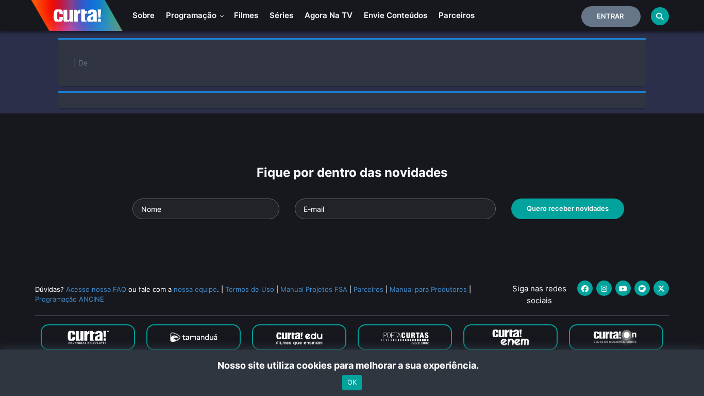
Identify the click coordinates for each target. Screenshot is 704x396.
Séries (281, 15)
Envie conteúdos (395, 15)
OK (352, 382)
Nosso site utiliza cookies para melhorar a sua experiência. (352, 365)
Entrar (610, 16)
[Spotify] (642, 288)
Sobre (143, 15)
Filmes (246, 15)
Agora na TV (329, 15)
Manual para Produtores (428, 289)
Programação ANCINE (69, 299)
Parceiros (457, 15)
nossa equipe (195, 289)
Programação (192, 15)
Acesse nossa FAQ (96, 289)
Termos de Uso (249, 289)
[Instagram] (604, 288)
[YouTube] (623, 288)
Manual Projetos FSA (313, 289)
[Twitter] (661, 288)
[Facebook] (585, 288)
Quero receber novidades (568, 208)
